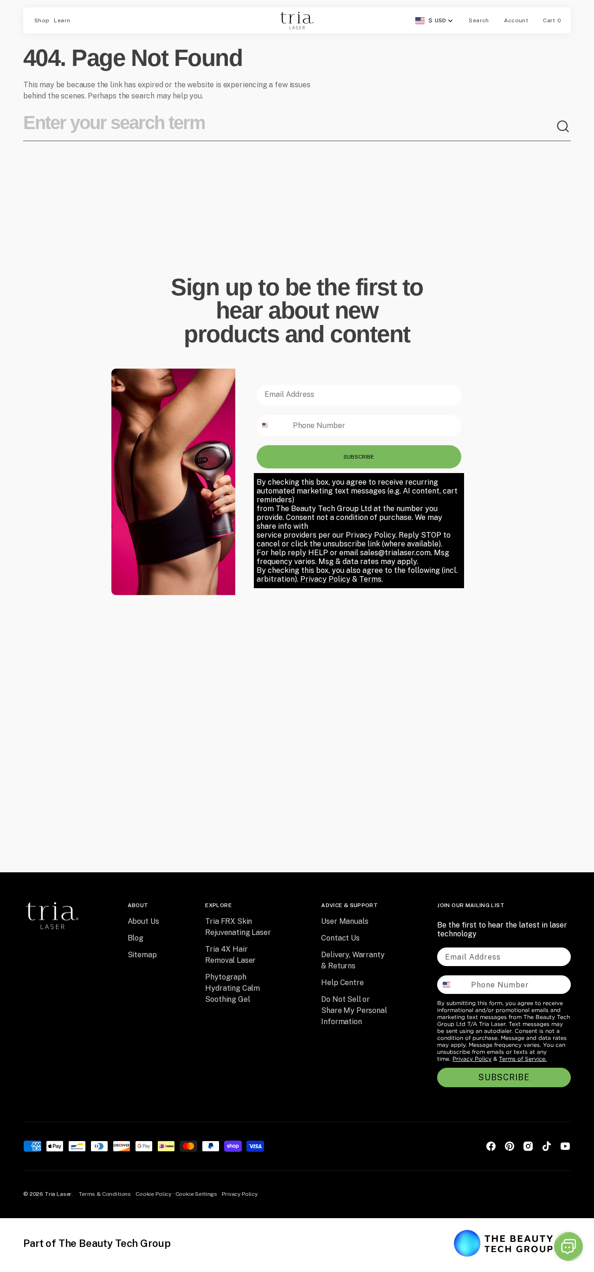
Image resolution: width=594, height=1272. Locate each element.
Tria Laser (58, 1194)
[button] (479, 20)
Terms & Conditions (105, 1194)
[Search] (563, 126)
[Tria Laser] (297, 20)
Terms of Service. (523, 1058)
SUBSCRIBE (358, 457)
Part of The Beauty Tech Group (96, 1243)
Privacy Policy (471, 1058)
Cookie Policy (153, 1194)
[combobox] (289, 127)
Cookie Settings (196, 1194)
